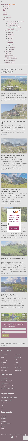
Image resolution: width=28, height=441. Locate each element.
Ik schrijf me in (14, 228)
